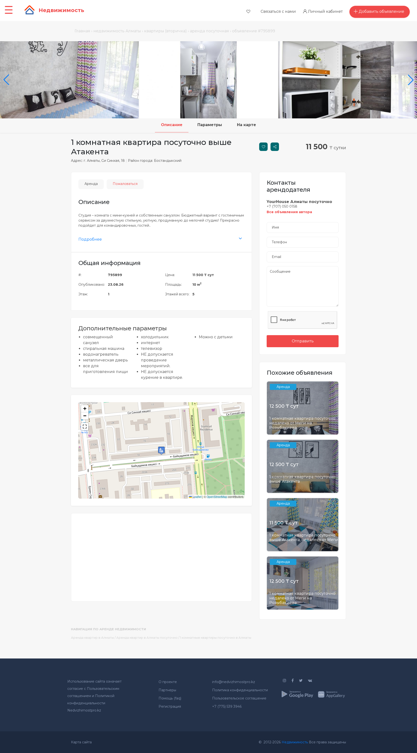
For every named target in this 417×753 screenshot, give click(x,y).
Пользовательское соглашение (239, 698)
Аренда (91, 184)
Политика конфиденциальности (240, 690)
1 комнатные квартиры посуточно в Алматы (215, 637)
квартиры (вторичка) (165, 31)
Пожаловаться (125, 184)
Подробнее (90, 239)
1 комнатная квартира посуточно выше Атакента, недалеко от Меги (303, 537)
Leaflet (197, 497)
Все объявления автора (289, 212)
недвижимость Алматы (117, 31)
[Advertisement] (161, 554)
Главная (82, 31)
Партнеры (167, 690)
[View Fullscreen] (84, 426)
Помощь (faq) (170, 698)
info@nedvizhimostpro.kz (233, 682)
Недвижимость (295, 742)
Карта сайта (81, 742)
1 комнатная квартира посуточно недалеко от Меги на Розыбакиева (302, 423)
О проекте (168, 682)
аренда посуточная (209, 31)
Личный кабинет (325, 11)
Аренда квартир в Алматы (92, 637)
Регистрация (170, 706)
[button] (161, 450)
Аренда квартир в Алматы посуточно (147, 637)
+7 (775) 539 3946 (227, 706)
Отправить (303, 341)
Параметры (209, 124)
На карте (246, 124)
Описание (171, 124)
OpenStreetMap (217, 497)
